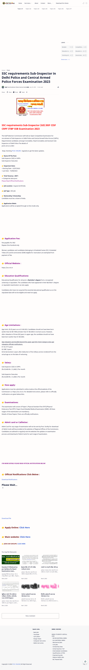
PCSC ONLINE (16, 151)
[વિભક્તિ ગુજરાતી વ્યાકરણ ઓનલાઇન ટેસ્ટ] (50, 586)
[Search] (86, 3)
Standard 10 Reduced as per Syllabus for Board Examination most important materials (9, 569)
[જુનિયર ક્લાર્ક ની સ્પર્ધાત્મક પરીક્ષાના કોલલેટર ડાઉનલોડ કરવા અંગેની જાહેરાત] (11, 586)
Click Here (24, 527)
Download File (6, 518)
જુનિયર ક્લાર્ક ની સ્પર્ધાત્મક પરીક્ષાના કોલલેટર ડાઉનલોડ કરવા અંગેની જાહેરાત (9, 596)
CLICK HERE (21, 544)
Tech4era (43, 664)
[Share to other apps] (27, 92)
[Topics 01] (20, 8)
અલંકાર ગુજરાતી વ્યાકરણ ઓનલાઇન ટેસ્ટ (28, 595)
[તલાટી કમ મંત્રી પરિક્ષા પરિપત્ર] (50, 559)
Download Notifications (9, 479)
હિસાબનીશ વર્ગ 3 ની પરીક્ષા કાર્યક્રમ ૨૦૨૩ (28, 568)
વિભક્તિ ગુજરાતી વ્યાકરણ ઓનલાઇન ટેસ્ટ (48, 595)
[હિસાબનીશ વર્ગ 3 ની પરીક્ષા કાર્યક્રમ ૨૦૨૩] (30, 559)
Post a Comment (30, 616)
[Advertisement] (44, 26)
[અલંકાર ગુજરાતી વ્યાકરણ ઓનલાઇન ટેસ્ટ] (30, 586)
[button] (83, 3)
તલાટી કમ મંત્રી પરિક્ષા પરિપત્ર (49, 567)
